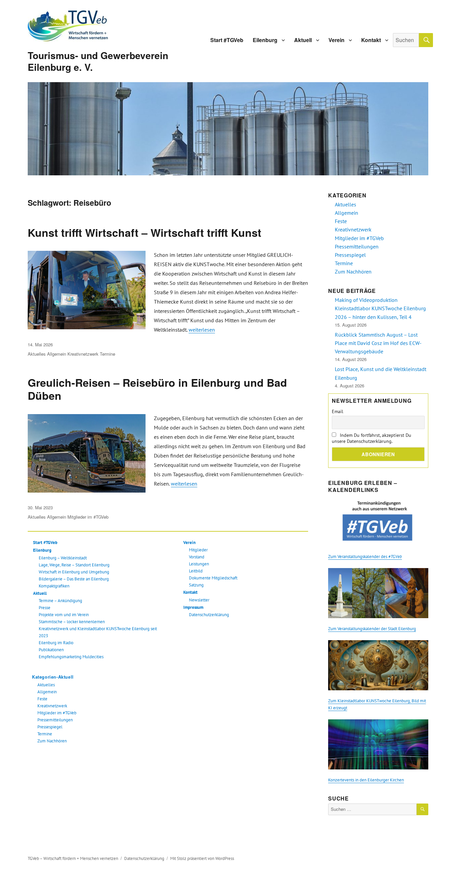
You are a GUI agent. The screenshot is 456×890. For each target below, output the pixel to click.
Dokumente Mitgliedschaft (213, 578)
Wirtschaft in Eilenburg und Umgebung (74, 572)
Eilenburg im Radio (56, 643)
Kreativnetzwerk (82, 354)
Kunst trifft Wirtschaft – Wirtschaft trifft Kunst (144, 232)
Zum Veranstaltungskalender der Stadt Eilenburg (372, 629)
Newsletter (199, 600)
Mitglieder (198, 550)
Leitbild (196, 571)
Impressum (193, 607)
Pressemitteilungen (55, 720)
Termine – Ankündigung (60, 600)
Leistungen (199, 564)
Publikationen (51, 650)
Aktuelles (37, 354)
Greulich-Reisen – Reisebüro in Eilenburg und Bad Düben (157, 389)
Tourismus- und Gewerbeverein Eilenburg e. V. (98, 61)
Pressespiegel (49, 727)
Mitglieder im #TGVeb (87, 517)
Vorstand (196, 557)
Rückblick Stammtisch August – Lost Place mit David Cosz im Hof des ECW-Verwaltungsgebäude (378, 343)
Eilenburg (265, 40)
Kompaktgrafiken (54, 586)
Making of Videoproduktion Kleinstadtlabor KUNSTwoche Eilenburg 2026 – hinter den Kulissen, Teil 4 (380, 308)
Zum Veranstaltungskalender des (365, 556)
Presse (44, 607)
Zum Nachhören (52, 741)
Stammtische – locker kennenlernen (72, 622)
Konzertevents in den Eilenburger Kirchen (366, 780)
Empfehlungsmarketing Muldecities (71, 657)
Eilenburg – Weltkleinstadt (63, 558)
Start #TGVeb (226, 40)
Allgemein (56, 354)
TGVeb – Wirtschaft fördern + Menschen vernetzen (73, 858)
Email (337, 411)
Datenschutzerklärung (209, 614)
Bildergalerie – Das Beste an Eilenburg (74, 579)
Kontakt (371, 40)
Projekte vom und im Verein (64, 614)
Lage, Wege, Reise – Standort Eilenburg (74, 565)
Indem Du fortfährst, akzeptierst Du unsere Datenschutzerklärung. (371, 438)
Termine (107, 354)
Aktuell (303, 40)
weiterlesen (202, 329)
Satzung (196, 585)
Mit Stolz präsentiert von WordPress (202, 858)
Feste (42, 699)
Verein (336, 40)
